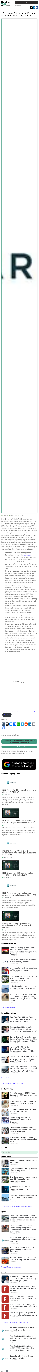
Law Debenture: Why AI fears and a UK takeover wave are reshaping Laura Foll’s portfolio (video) (23, 1059)
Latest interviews (8, 1013)
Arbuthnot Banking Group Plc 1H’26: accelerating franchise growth (23, 1329)
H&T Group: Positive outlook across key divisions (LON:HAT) (19, 791)
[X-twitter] (31, 7)
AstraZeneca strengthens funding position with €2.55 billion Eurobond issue (23, 1140)
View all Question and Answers (11, 1267)
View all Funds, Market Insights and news (15, 1322)
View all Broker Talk (8, 1007)
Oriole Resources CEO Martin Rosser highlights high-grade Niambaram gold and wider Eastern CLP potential (23, 1229)
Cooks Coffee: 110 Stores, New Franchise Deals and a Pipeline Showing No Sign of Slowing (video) (23, 1029)
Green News (6, 1156)
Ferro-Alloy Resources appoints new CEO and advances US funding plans (23, 1197)
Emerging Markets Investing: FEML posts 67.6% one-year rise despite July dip (23, 1288)
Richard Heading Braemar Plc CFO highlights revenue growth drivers (23, 987)
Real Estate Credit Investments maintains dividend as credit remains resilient (23, 1338)
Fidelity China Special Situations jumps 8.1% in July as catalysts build (23, 1297)
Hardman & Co (21, 747)
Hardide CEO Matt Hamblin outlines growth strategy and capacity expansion (23, 1250)
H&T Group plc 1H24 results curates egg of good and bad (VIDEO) (17, 874)
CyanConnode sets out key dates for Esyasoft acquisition (23, 1170)
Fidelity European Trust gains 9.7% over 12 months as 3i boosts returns (23, 1314)
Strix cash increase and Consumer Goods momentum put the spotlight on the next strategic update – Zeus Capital (23, 997)
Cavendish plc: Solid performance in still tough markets (23, 1357)
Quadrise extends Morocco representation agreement (20, 1188)
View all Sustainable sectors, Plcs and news (16, 1206)
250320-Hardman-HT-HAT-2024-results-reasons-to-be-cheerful (18, 712)
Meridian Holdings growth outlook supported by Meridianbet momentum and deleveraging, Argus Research (23, 951)
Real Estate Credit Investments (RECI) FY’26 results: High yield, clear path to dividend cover (22, 1348)
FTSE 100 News (7, 1089)
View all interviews (7, 1078)
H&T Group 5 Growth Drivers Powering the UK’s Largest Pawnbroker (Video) (18, 821)
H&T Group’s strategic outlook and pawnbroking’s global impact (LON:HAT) (19, 894)
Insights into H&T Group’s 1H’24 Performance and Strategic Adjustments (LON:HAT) (19, 853)
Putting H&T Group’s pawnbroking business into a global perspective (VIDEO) (16, 925)
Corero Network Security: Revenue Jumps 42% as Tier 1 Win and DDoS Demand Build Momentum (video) (23, 1039)
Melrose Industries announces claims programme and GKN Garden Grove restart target (23, 1130)
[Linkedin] (34, 7)
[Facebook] (37, 7)
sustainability (27, 555)
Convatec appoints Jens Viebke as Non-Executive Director (23, 1111)
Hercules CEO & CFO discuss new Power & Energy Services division (23, 1259)
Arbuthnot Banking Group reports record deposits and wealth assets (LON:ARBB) (23, 1240)
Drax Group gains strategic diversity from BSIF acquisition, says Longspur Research (23, 978)
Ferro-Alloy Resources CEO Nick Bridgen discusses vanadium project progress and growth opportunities (23, 1218)
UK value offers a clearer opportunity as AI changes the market (23, 969)
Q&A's (3, 1212)
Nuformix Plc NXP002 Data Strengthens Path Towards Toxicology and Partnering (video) (22, 1049)
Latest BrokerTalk (8, 944)
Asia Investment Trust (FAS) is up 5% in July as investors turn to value (23, 1306)
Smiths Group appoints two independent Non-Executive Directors (20, 1120)
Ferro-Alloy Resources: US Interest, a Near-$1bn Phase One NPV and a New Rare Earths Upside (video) (23, 1069)
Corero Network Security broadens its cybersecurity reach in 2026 (23, 961)
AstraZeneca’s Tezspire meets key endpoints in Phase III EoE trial (23, 1102)
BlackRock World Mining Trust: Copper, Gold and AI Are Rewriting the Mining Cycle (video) (23, 1019)
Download (7, 715)
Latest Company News (10, 774)
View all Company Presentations (12, 1083)
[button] (26, 2)
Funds (4, 1272)
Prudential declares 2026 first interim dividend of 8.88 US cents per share (23, 1094)
